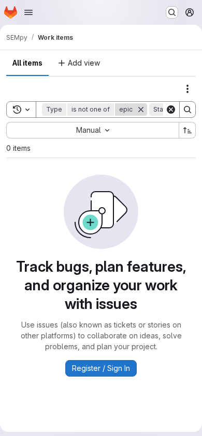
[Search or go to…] (172, 12)
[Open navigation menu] (28, 12)
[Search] (187, 109)
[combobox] (92, 130)
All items (27, 62)
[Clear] (171, 109)
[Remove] (141, 109)
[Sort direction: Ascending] (187, 130)
